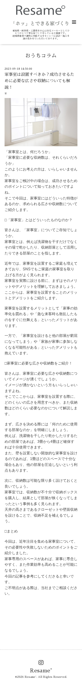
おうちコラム (41, 55)
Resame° (41, 670)
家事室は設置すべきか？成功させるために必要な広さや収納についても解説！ (39, 81)
